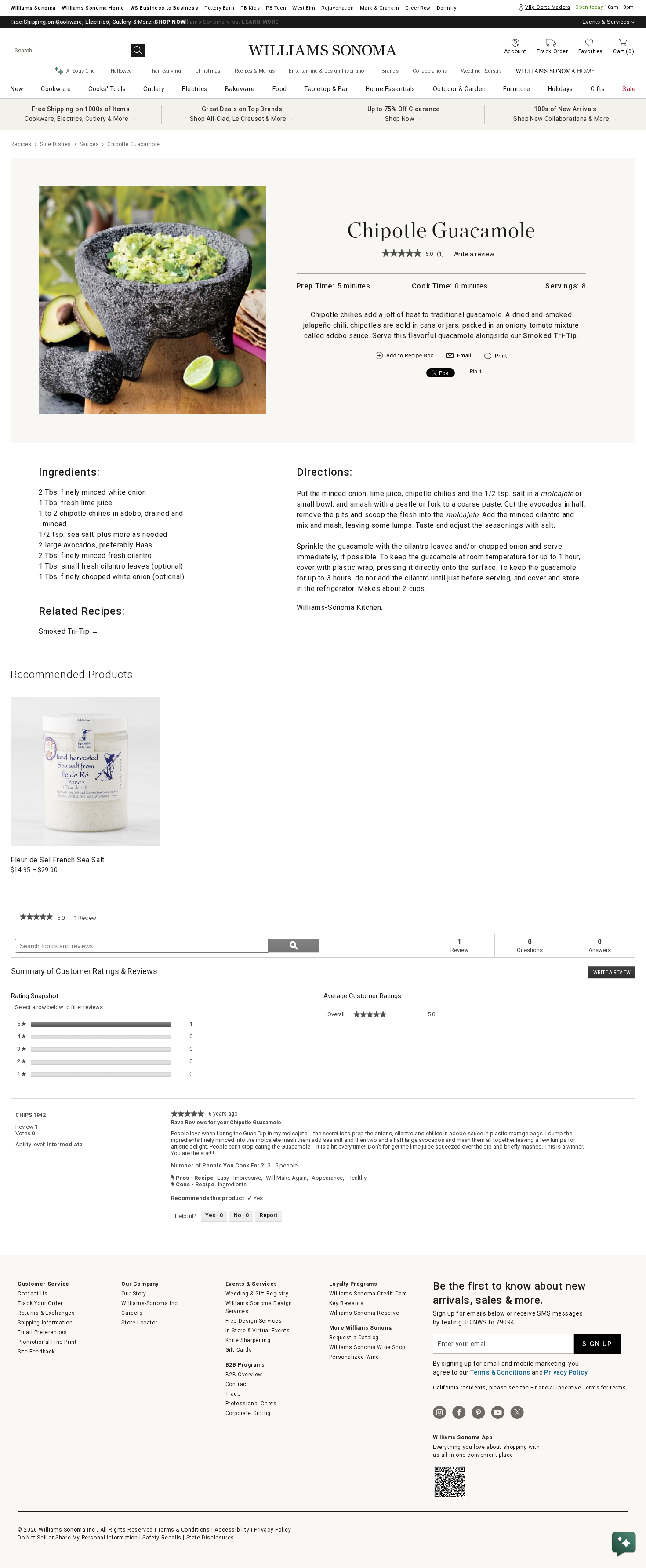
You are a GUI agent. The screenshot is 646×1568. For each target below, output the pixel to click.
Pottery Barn (219, 8)
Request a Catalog (354, 1338)
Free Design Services (253, 1321)
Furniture (516, 88)
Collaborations (430, 71)
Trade (233, 1394)
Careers (131, 1313)
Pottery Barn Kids (250, 8)
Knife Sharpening (248, 1340)
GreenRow (418, 8)
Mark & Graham (379, 8)
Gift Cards (238, 1350)
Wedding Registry (481, 71)
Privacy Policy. (566, 1372)
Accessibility (231, 1530)
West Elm (304, 8)
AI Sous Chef (81, 71)
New (17, 88)
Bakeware (240, 88)
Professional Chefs (251, 1403)
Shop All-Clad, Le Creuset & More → (242, 118)
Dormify (447, 8)
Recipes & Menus (255, 71)
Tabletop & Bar (326, 88)
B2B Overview (243, 1374)
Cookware (56, 88)
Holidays (560, 88)
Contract (237, 1384)
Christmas (208, 71)
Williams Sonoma (33, 8)
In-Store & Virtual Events (257, 1330)
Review (87, 921)
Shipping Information (45, 1323)
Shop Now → (403, 118)
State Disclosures (210, 1538)
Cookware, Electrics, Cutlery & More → (80, 118)
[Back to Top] (625, 1518)
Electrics (194, 88)
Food (279, 88)
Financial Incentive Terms (564, 1388)
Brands (390, 71)
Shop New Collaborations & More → (565, 118)
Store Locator (139, 1323)
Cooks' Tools (107, 88)
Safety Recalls (161, 1538)
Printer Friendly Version (495, 356)
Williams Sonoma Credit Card (368, 1294)
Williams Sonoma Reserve (364, 1313)
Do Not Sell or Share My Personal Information (78, 1538)
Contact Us (32, 1294)
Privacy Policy (272, 1530)
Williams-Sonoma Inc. (150, 1303)
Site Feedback (36, 1352)
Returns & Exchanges (46, 1313)
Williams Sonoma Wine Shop (367, 1347)
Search (138, 50)
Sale (628, 88)
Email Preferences (42, 1332)
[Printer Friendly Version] (495, 360)
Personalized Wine (354, 1357)
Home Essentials (390, 88)
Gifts (598, 88)
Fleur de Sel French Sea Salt (58, 860)
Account (515, 51)
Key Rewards (346, 1303)
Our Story (133, 1294)
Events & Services (606, 22)
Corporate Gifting (248, 1413)
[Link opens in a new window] (458, 357)
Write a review (474, 255)
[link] (401, 253)
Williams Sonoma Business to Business (165, 8)
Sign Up (597, 1343)
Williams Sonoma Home (93, 8)
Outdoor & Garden (459, 88)
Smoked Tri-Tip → (69, 631)
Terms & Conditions (500, 1372)
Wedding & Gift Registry (257, 1294)
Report (268, 1215)
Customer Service (43, 1284)
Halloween (123, 71)
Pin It (476, 371)
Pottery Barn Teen (276, 8)
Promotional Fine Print (47, 1342)
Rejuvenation (337, 8)
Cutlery (154, 88)
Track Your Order (40, 1303)
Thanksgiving (165, 71)
